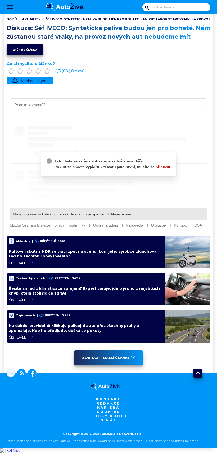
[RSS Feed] (20, 373)
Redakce (108, 403)
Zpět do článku (25, 49)
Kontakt (108, 399)
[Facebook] (31, 373)
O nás (108, 420)
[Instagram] (11, 373)
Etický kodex (108, 416)
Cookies (108, 412)
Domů (12, 19)
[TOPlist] (10, 450)
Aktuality (31, 19)
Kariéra (108, 408)
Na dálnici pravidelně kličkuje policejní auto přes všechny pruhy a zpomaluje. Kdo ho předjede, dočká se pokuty (74, 328)
